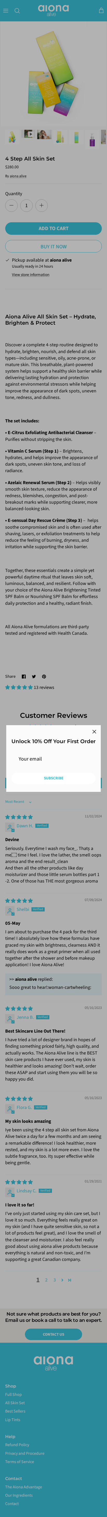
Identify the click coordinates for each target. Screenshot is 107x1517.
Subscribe (53, 778)
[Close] (94, 731)
